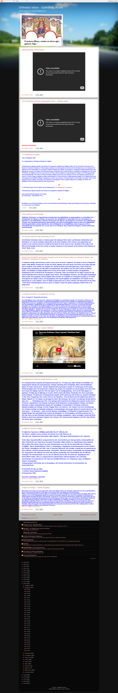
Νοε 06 (26, 640)
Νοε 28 (26, 593)
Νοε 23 (26, 604)
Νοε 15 (26, 621)
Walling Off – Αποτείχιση (30, 532)
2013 (24, 679)
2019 (24, 577)
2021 (24, 572)
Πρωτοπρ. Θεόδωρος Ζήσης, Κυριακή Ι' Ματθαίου (38, 328)
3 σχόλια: (24, 207)
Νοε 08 (26, 635)
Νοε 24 (26, 602)
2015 (24, 674)
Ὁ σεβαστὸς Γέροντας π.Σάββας (32, 428)
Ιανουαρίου (28, 672)
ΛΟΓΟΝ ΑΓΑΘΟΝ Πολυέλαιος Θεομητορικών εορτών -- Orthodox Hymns (45, 101)
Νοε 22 (26, 606)
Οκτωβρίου (28, 653)
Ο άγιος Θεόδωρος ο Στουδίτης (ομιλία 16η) (33, 552)
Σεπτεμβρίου (28, 655)
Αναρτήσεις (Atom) (33, 518)
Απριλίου (27, 665)
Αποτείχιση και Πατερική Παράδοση (33, 551)
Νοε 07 (26, 637)
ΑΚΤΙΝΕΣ (25, 543)
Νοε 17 (26, 616)
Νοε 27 (26, 595)
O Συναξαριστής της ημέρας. (31, 154)
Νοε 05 (26, 642)
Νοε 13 (26, 625)
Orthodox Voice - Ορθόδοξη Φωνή (41, 7)
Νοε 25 (26, 599)
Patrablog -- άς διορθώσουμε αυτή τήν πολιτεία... (36, 528)
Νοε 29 (26, 591)
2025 (24, 564)
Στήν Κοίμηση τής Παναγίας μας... (31, 529)
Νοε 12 (26, 627)
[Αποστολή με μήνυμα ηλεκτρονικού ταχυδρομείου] (36, 95)
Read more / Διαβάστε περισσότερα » (31, 318)
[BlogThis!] (38, 95)
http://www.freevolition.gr (30, 522)
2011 (24, 683)
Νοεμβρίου (27, 587)
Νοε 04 (26, 644)
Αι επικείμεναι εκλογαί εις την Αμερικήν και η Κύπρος (38, 294)
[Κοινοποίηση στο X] (39, 95)
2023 (24, 568)
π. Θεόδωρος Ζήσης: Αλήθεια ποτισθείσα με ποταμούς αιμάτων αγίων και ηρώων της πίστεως (45, 526)
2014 (24, 677)
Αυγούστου (28, 657)
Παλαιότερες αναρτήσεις (88, 515)
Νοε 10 (26, 631)
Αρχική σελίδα (58, 515)
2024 (24, 566)
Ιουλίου (27, 659)
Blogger (68, 689)
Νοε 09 (26, 633)
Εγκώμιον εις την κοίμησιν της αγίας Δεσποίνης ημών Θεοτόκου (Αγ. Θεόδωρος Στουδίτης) (44, 537)
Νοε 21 (26, 608)
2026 (24, 562)
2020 (24, 575)
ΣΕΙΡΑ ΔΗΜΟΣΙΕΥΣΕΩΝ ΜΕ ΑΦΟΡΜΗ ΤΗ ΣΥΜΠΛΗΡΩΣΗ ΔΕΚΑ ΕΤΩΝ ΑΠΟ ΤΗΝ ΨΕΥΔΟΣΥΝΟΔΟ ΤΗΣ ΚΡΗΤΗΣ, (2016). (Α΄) (53, 545)
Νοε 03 (26, 646)
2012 (24, 681)
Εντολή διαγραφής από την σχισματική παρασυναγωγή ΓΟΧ (37, 533)
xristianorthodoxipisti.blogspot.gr (32, 536)
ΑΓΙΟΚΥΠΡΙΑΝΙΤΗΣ (28, 540)
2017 (24, 581)
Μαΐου (26, 663)
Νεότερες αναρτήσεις (29, 515)
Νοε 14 (26, 623)
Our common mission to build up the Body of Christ (38, 236)
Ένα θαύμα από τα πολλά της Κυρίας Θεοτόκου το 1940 (39, 379)
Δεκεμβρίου (28, 585)
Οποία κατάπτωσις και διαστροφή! (32, 214)
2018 (24, 579)
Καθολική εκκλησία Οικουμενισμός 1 (33, 50)
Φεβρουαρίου (28, 670)
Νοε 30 (26, 589)
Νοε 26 (26, 597)
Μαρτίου (27, 668)
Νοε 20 (26, 610)
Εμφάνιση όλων (93, 558)
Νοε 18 (26, 614)
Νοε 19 (26, 612)
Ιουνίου (27, 661)
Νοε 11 (26, 629)
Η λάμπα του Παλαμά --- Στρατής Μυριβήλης (36, 487)
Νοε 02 (26, 648)
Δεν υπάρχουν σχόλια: (27, 94)
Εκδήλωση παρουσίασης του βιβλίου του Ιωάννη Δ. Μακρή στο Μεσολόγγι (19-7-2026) (43, 548)
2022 (24, 570)
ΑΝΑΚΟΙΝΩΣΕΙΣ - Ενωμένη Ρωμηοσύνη (34, 547)
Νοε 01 (26, 650)
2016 (24, 583)
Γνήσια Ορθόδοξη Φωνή (30, 555)
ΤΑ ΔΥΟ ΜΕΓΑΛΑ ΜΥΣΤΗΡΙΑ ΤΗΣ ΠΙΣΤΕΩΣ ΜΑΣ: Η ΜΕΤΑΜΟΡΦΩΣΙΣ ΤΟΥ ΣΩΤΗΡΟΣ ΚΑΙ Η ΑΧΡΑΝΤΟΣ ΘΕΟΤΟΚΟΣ (51, 541)
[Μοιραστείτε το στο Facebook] (41, 95)
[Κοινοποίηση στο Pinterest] (42, 95)
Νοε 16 (26, 618)
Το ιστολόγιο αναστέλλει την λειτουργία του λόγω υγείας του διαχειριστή (40, 556)
